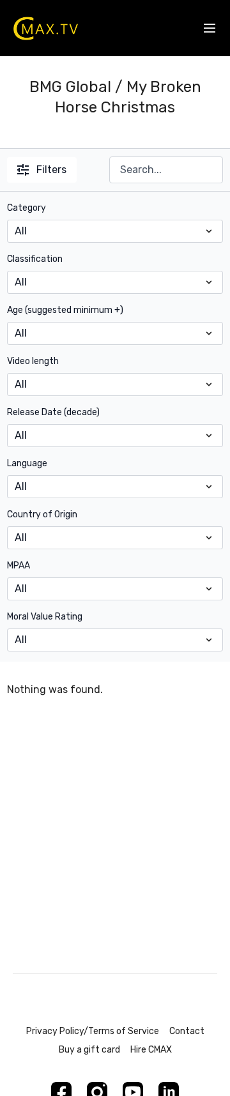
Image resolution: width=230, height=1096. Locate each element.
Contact (186, 1031)
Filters (51, 170)
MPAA (18, 565)
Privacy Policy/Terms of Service (92, 1031)
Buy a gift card (89, 1049)
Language (27, 463)
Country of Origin (42, 514)
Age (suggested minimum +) (65, 310)
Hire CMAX (151, 1049)
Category (26, 207)
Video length (33, 361)
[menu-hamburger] (209, 28)
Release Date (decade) (53, 412)
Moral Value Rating (44, 616)
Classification (35, 259)
